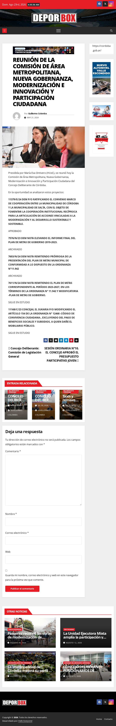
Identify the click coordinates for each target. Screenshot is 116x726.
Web (7, 551)
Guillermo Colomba (37, 113)
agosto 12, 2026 (74, 643)
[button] (111, 30)
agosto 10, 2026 (18, 676)
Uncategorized (14, 629)
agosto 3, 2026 (73, 676)
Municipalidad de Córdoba (19, 663)
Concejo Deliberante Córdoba (14, 390)
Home (99, 719)
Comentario (13, 451)
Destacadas (69, 629)
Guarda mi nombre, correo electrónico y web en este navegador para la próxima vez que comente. (41, 577)
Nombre (11, 514)
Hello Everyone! (25, 720)
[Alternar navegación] (58, 30)
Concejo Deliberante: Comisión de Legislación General (24, 352)
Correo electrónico (17, 533)
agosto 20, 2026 (18, 643)
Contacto (108, 719)
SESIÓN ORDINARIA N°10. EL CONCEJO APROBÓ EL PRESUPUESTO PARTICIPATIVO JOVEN (61, 354)
